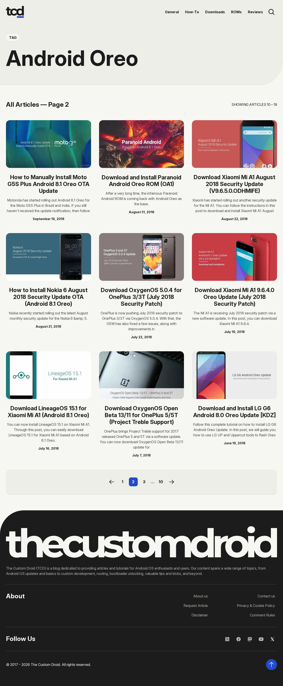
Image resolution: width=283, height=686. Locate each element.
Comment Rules (262, 615)
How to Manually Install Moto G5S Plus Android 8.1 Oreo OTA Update (48, 184)
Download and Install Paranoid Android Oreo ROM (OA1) (141, 181)
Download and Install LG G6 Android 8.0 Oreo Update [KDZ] (234, 411)
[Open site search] (271, 11)
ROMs (236, 12)
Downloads (215, 12)
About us (200, 596)
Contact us (266, 596)
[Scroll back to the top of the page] (271, 664)
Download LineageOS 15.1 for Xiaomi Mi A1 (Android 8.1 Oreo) (48, 411)
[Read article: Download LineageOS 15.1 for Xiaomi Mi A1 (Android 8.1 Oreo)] (48, 375)
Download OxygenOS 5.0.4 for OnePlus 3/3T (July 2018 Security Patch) (141, 297)
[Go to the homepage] (15, 12)
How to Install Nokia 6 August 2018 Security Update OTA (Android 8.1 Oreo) (48, 297)
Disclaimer (199, 615)
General (172, 12)
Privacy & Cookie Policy (256, 605)
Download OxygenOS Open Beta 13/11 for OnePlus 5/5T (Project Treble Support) (141, 415)
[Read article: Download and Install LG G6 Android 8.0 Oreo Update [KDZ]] (234, 375)
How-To (192, 12)
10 (161, 481)
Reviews (255, 12)
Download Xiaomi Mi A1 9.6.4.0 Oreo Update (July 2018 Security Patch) (234, 297)
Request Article (196, 605)
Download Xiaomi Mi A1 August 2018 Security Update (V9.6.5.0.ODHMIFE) (234, 184)
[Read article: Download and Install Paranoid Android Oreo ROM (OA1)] (141, 144)
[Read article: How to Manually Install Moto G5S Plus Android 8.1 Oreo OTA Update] (48, 144)
